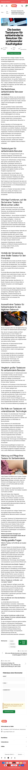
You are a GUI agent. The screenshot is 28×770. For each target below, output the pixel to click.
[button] (2, 6)
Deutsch (23, 1)
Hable (12, 767)
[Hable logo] (4, 722)
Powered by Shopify (16, 767)
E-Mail (5, 683)
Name (5, 676)
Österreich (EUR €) (5, 1)
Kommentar (6, 689)
